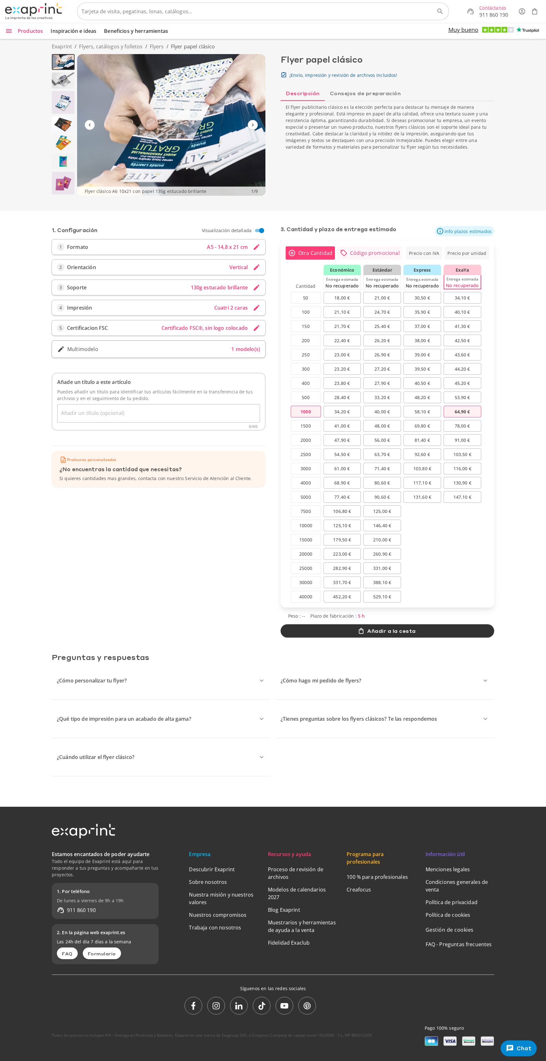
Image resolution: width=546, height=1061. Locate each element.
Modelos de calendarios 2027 (297, 893)
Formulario (102, 953)
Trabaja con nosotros (215, 927)
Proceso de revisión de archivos (295, 873)
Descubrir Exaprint (212, 869)
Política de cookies (448, 914)
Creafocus (359, 889)
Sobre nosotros (208, 882)
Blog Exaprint (284, 909)
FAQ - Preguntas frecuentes (459, 944)
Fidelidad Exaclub (289, 942)
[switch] (261, 230)
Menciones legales (448, 869)
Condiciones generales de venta (457, 886)
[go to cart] (534, 11)
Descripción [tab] (303, 93)
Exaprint (62, 46)
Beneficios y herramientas (136, 31)
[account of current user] (522, 11)
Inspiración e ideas (73, 31)
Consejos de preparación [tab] (365, 93)
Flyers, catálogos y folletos (111, 46)
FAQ (67, 953)
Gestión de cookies (450, 929)
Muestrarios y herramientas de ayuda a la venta (302, 926)
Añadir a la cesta (391, 630)
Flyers (157, 46)
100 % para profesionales (377, 876)
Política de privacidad (451, 902)
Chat (524, 1048)
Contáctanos (492, 8)
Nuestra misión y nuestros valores (221, 898)
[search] (440, 11)
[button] (464, 231)
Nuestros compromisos (217, 914)
